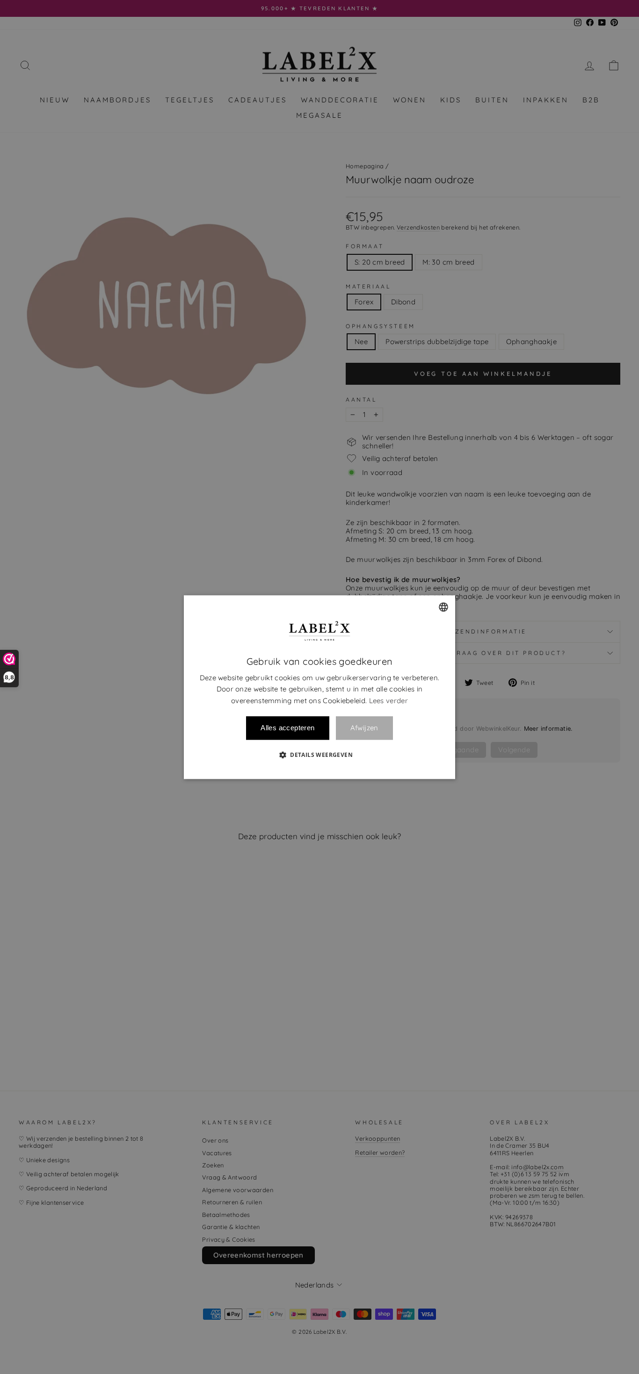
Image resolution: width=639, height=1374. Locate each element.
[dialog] (319, 687)
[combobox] (443, 606)
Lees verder (388, 700)
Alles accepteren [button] (287, 728)
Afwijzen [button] (364, 728)
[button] (319, 754)
